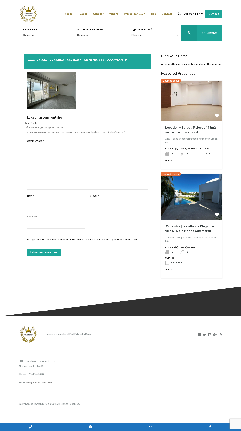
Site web (32, 216)
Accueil (69, 13)
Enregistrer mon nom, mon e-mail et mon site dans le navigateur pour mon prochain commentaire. (82, 239)
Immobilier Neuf (134, 13)
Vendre (113, 13)
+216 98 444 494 (193, 13)
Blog (153, 13)
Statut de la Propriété (90, 29)
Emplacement (31, 29)
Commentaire (35, 140)
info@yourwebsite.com (39, 382)
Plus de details (191, 113)
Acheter (98, 13)
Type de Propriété (141, 29)
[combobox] (46, 35)
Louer (83, 13)
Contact (167, 13)
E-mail (94, 195)
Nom (30, 195)
